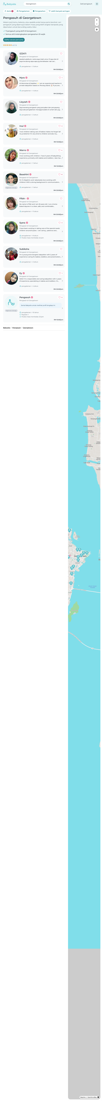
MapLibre (83, 1097)
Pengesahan (40, 11)
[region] (84, 557)
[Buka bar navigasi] (97, 4)
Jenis (9, 11)
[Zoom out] (97, 24)
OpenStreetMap (92, 1097)
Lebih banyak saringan (60, 11)
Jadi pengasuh (86, 4)
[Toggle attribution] (98, 1097)
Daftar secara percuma (13, 40)
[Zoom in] (97, 20)
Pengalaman (24, 11)
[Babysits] (9, 4)
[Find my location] (97, 29)
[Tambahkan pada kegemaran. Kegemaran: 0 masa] (61, 53)
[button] (69, 557)
